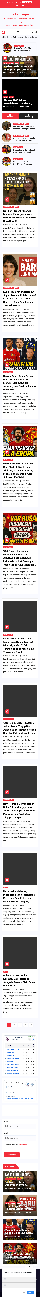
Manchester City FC (13, 1049)
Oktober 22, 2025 (11, 481)
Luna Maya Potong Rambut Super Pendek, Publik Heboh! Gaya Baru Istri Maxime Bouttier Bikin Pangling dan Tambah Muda (19, 298)
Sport (11, 97)
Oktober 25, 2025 (12, 72)
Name (6, 1121)
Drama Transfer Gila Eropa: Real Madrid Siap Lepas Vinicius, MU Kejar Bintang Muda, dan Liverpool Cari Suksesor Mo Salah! (18, 470)
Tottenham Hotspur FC (14, 1058)
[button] (33, 32)
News (21, 45)
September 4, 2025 (12, 737)
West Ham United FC (13, 1067)
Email (6, 1133)
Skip (23, 1293)
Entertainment (8, 63)
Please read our (15, 1146)
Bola (16, 45)
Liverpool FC (11, 1052)
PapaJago (25, 72)
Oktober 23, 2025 (11, 393)
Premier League (19, 1037)
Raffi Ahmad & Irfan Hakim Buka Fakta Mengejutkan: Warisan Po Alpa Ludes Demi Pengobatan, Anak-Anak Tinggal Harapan (19, 810)
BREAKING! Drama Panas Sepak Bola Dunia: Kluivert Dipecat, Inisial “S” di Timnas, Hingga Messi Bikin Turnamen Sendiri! (18, 645)
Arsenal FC (10, 1061)
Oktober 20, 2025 (11, 656)
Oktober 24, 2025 (12, 309)
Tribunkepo (20, 14)
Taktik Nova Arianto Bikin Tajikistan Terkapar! (19, 102)
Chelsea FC (10, 1055)
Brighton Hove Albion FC (14, 1073)
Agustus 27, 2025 (12, 989)
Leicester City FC (12, 1070)
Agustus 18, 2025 (12, 106)
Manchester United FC (14, 1064)
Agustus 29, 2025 (12, 905)
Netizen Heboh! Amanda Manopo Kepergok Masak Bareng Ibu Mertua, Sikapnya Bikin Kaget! (24, 129)
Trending (29, 117)
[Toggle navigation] (18, 32)
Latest (10, 117)
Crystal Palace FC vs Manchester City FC (20, 1098)
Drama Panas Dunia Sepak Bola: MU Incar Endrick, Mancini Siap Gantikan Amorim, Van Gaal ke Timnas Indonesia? (19, 382)
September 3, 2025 (12, 821)
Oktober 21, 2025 (11, 568)
